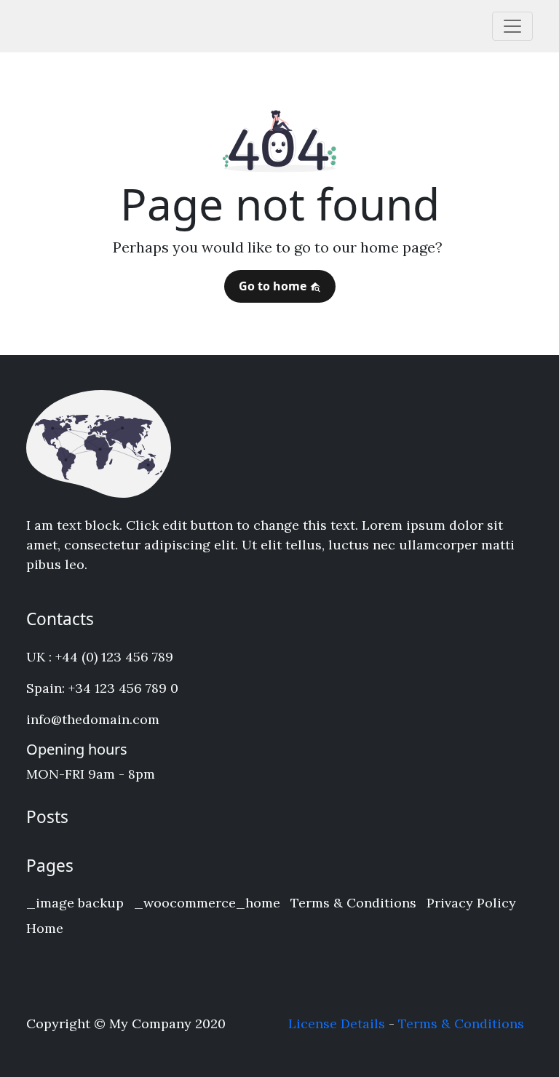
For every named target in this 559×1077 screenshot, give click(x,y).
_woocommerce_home (207, 902)
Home (44, 928)
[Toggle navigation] (512, 26)
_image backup (75, 902)
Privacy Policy (471, 902)
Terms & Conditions (353, 902)
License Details (336, 1023)
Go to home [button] (274, 286)
